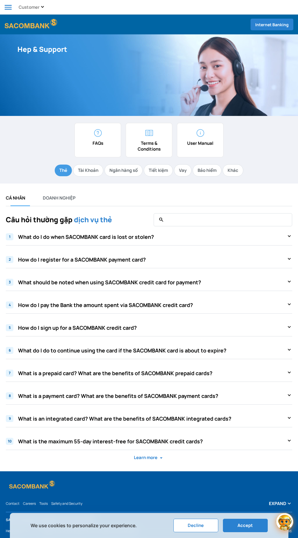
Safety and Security (66, 503)
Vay (183, 170)
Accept (245, 525)
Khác (233, 170)
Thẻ (63, 170)
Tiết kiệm (158, 170)
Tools (43, 503)
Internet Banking (272, 24)
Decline (196, 525)
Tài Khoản (88, 170)
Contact (12, 503)
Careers (29, 503)
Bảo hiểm (207, 170)
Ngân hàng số (123, 170)
